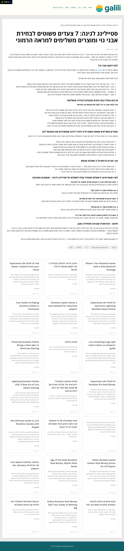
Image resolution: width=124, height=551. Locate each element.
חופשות (73, 7)
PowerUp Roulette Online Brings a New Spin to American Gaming (25, 345)
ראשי (90, 7)
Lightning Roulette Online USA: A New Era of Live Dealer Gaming (25, 384)
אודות (85, 7)
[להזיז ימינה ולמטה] (2, 2)
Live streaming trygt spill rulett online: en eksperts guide (101, 345)
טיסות (67, 7)
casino (114, 247)
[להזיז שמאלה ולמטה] (1, 2)
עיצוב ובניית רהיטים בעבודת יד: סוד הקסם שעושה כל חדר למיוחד (62, 266)
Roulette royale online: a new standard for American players (62, 305)
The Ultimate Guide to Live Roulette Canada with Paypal (24, 423)
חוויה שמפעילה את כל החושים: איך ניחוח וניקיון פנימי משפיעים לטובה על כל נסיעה (62, 423)
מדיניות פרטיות (58, 7)
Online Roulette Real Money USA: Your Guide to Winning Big (62, 504)
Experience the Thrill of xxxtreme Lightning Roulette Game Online (103, 305)
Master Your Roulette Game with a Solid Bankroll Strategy (100, 266)
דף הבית (115, 25)
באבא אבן (98, 70)
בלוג (79, 7)
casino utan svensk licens (99, 247)
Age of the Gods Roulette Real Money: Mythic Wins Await (63, 463)
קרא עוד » (112, 288)
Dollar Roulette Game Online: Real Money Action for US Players (101, 463)
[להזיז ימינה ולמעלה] (2, 1)
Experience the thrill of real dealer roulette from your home (24, 266)
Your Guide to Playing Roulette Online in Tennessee (27, 305)
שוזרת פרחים (71, 341)
